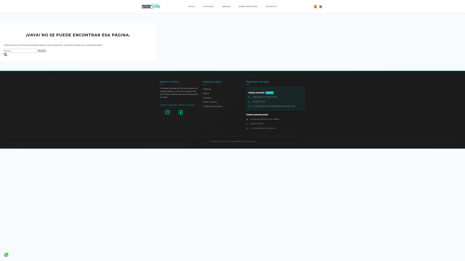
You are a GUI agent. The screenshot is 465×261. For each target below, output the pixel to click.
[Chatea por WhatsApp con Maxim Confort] (6, 254)
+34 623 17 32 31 (258, 101)
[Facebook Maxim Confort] (180, 112)
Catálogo (208, 6)
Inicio (191, 6)
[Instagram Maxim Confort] (167, 112)
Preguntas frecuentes (212, 106)
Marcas (226, 6)
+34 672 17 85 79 (257, 124)
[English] (320, 6)
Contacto (271, 6)
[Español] (315, 6)
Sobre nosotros (248, 6)
